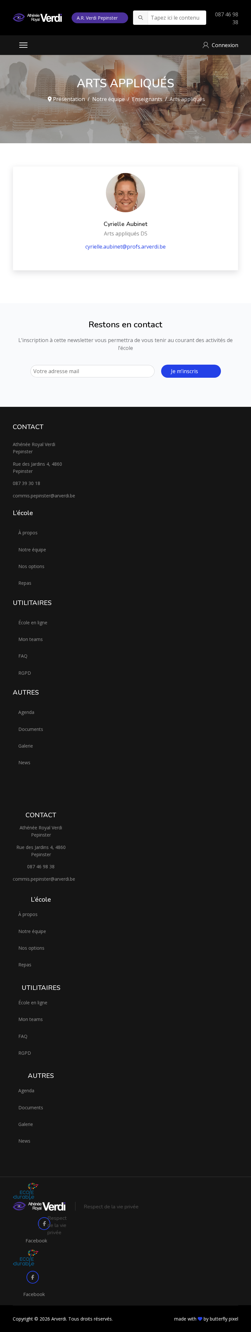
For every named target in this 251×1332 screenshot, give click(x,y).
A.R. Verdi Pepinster (98, 18)
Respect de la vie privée (111, 1206)
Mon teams (30, 639)
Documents (30, 729)
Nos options (31, 566)
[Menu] (23, 45)
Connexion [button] (225, 45)
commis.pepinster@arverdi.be (41, 496)
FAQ (22, 656)
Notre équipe (32, 549)
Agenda (26, 712)
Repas (24, 583)
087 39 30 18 (26, 483)
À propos (28, 532)
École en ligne (32, 622)
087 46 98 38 (41, 866)
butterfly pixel (224, 1319)
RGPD (24, 673)
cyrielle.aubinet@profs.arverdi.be (125, 246)
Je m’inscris (184, 371)
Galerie (25, 746)
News (24, 762)
